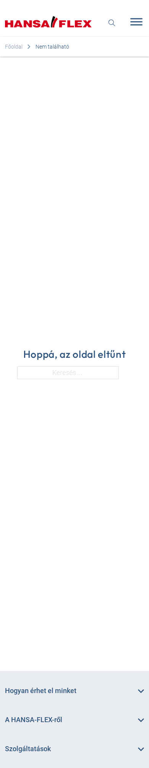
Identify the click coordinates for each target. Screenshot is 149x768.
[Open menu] (134, 21)
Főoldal (14, 47)
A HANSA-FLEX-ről (33, 720)
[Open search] (112, 22)
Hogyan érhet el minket (40, 691)
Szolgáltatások (28, 749)
